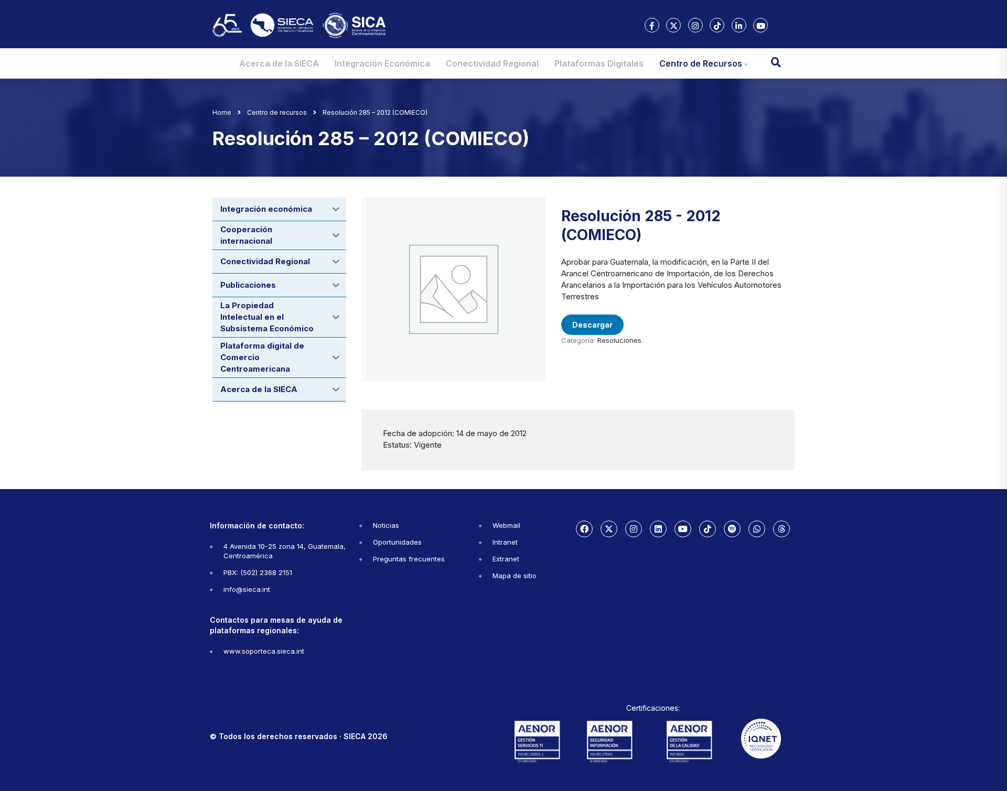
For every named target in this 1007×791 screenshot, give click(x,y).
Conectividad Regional (492, 63)
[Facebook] (584, 529)
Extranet (505, 559)
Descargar (592, 324)
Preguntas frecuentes (409, 559)
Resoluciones (619, 340)
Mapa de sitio (514, 575)
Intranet (505, 542)
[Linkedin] (658, 529)
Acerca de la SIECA (279, 63)
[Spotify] (732, 529)
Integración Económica (382, 63)
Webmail (506, 525)
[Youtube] (682, 529)
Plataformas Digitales (599, 63)
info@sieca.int (246, 589)
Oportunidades (397, 542)
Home (221, 112)
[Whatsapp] (756, 529)
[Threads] (781, 529)
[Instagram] (633, 529)
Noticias (386, 525)
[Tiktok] (707, 529)
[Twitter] (609, 529)
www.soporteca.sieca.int (263, 651)
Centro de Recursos (700, 63)
